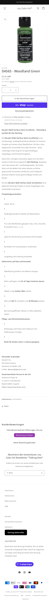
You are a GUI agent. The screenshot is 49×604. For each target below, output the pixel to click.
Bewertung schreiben (24, 435)
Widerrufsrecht (10, 501)
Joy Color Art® (14, 592)
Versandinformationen (13, 522)
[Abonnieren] (41, 473)
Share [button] (6, 406)
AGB (6, 506)
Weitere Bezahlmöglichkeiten (24, 111)
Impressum (9, 490)
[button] (4, 8)
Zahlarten (8, 527)
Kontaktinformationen (40, 595)
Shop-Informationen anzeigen (15, 123)
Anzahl (4, 85)
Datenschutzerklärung (11, 595)
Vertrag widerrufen (16, 532)
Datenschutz (10, 496)
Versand (12, 81)
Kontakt (8, 516)
